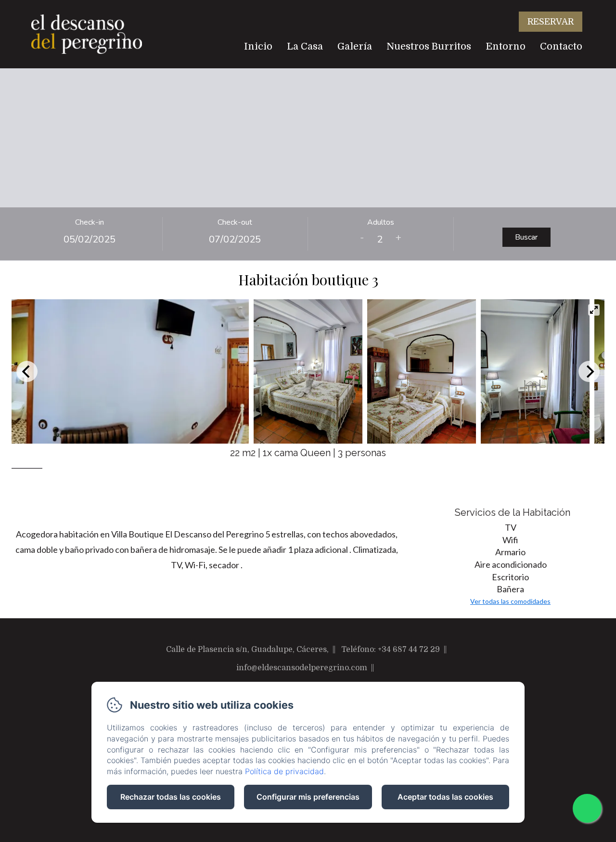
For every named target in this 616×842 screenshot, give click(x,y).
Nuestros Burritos (428, 46)
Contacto (561, 46)
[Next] (589, 371)
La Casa (305, 46)
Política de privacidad (284, 771)
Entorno (506, 46)
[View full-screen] (594, 310)
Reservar (550, 21)
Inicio (258, 46)
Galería (354, 46)
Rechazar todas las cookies (170, 797)
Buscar (526, 237)
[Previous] (27, 371)
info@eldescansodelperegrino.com (301, 667)
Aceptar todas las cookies (445, 797)
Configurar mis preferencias (308, 797)
